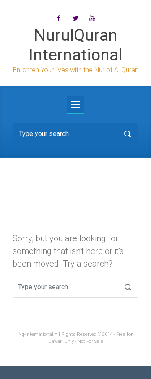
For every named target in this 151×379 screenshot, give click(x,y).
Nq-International (35, 334)
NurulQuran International (75, 45)
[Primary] (75, 104)
